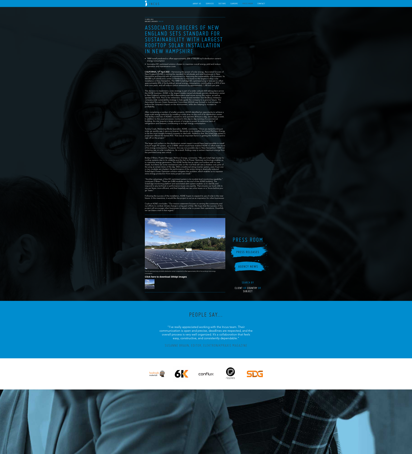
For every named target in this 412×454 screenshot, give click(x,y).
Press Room (247, 3)
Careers (234, 3)
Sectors (222, 3)
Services (210, 3)
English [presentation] (161, 21)
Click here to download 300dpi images (166, 276)
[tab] (161, 21)
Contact (261, 3)
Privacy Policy (200, 440)
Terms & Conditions (210, 440)
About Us (197, 3)
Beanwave (216, 442)
